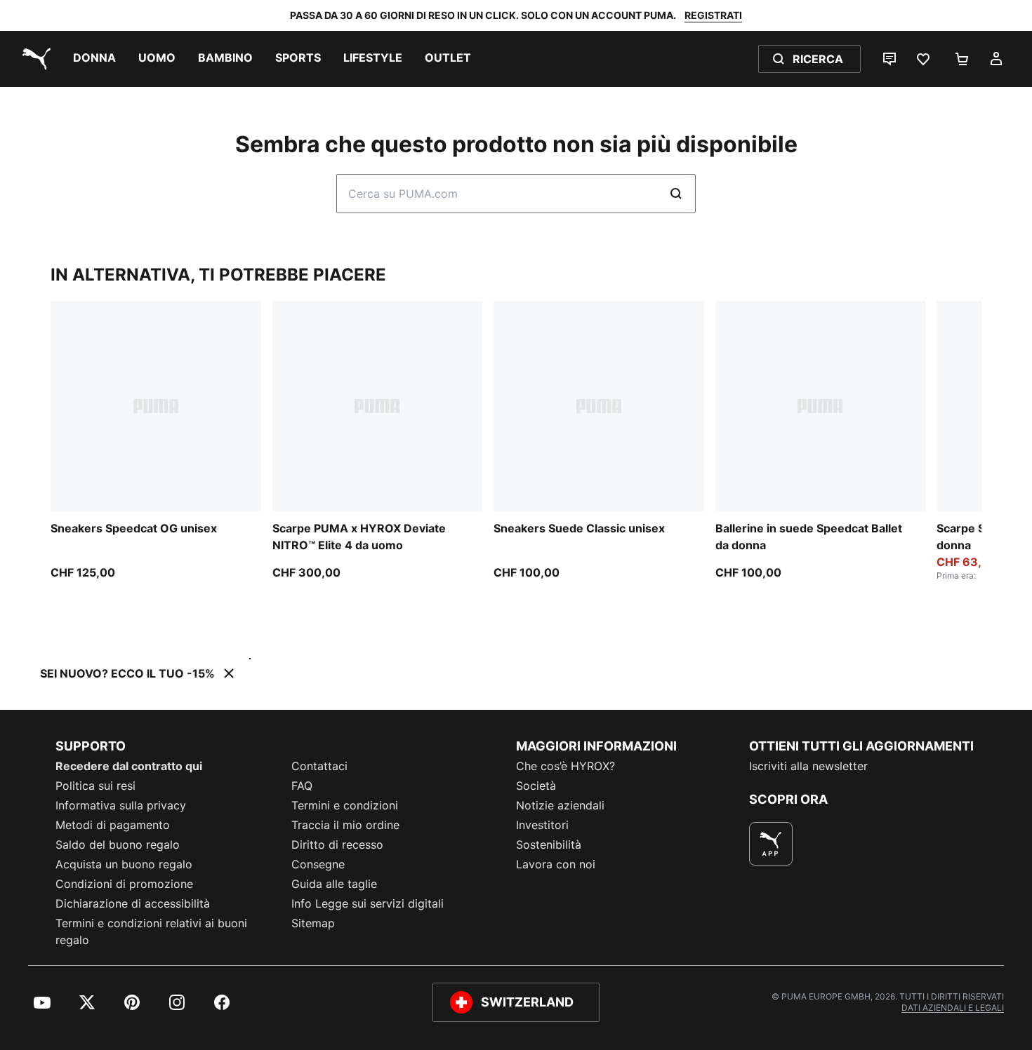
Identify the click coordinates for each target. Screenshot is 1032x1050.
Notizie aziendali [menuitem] (560, 805)
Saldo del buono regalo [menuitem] (117, 844)
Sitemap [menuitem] (313, 923)
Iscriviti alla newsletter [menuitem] (808, 766)
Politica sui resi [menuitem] (95, 786)
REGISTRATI (713, 15)
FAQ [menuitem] (301, 786)
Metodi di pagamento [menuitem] (112, 825)
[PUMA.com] (33, 59)
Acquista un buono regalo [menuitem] (123, 864)
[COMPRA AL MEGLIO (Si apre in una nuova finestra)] (771, 844)
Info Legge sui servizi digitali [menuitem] (367, 903)
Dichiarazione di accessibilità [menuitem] (132, 903)
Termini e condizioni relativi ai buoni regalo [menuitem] (151, 931)
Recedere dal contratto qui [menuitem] (128, 766)
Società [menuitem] (536, 786)
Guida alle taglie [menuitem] (334, 884)
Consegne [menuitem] (318, 864)
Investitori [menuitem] (542, 825)
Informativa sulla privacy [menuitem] (120, 805)
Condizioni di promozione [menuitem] (124, 884)
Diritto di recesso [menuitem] (337, 844)
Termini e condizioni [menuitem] (344, 805)
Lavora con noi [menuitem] (555, 864)
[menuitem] (94, 59)
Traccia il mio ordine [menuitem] (345, 825)
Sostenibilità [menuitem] (548, 844)
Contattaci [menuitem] (319, 766)
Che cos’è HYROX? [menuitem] (565, 766)
